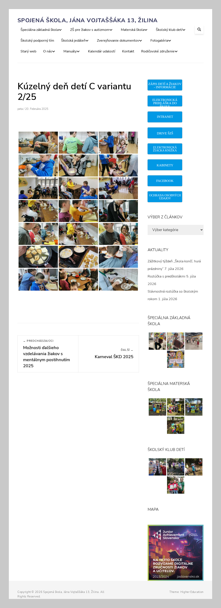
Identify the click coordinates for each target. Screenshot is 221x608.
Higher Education (192, 592)
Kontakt (128, 51)
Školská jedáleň (73, 40)
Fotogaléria (159, 40)
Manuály (70, 51)
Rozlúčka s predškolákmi (166, 276)
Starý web (28, 51)
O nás (47, 51)
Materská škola (132, 29)
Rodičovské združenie (158, 51)
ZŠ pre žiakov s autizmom (89, 29)
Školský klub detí (169, 29)
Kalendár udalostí (101, 51)
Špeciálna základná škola (40, 29)
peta (20, 109)
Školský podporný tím (37, 40)
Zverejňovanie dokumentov (118, 40)
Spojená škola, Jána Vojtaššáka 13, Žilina (87, 20)
